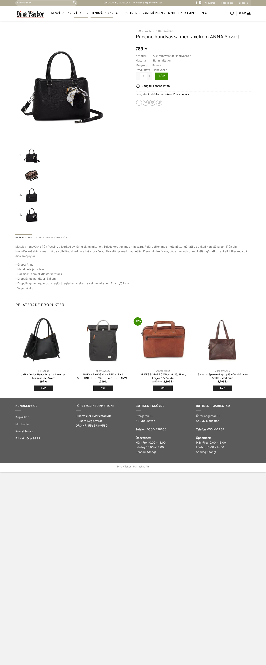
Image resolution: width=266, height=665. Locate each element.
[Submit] (74, 3)
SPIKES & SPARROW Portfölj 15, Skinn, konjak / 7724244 (163, 376)
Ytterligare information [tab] (50, 237)
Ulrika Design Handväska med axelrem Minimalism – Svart (43, 376)
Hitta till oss (227, 3)
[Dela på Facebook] (139, 103)
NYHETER (175, 13)
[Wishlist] (232, 13)
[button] (243, 3)
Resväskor (60, 13)
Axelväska (153, 94)
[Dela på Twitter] (146, 103)
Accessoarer (127, 13)
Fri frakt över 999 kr (28, 438)
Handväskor (101, 13)
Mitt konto (22, 424)
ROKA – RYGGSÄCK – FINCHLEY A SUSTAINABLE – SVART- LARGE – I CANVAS (103, 376)
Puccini (177, 94)
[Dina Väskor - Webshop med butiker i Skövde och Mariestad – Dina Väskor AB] (30, 13)
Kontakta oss (24, 431)
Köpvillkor (210, 3)
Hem (138, 31)
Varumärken (152, 13)
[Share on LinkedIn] (159, 103)
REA (204, 13)
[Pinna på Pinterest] (152, 103)
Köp (162, 76)
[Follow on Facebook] (196, 2)
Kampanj (191, 13)
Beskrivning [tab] (23, 237)
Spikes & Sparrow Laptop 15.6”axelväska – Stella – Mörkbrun (223, 376)
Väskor (80, 13)
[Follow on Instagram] (200, 2)
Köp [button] (43, 388)
